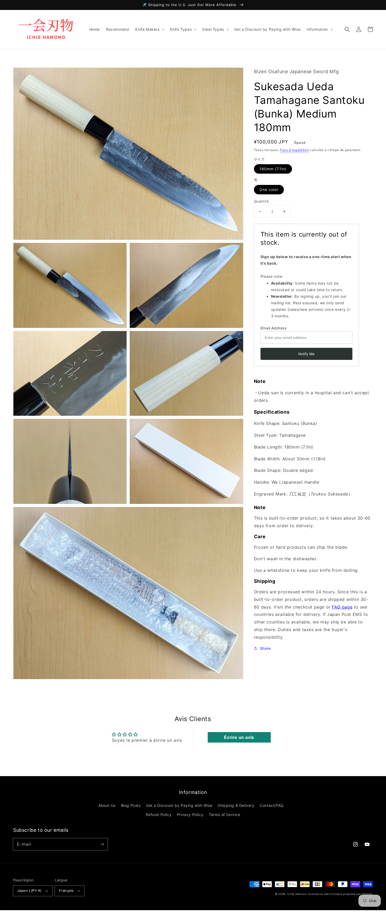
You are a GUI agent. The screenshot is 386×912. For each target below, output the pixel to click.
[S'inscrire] (102, 844)
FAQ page (342, 607)
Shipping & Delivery (236, 805)
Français (66, 890)
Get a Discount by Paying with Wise (179, 805)
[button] (347, 29)
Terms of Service (224, 814)
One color (268, 189)
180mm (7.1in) (272, 169)
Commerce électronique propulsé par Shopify (340, 893)
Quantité (261, 201)
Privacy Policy (190, 814)
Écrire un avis (239, 737)
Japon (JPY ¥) (29, 890)
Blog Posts (131, 805)
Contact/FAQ (272, 805)
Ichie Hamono (297, 893)
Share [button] (265, 648)
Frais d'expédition (294, 150)
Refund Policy (158, 814)
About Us (107, 805)
